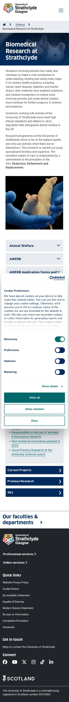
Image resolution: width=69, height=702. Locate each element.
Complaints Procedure (15, 620)
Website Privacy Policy (15, 582)
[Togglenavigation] (61, 10)
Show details (50, 386)
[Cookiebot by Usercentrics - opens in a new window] (49, 278)
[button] (34, 520)
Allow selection (34, 409)
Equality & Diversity (13, 601)
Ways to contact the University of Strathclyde (29, 646)
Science (20, 24)
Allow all (34, 397)
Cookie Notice (11, 588)
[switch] (60, 350)
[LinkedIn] (53, 662)
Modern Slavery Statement (18, 607)
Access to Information (16, 614)
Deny (34, 420)
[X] (26, 662)
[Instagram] (35, 662)
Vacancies (9, 627)
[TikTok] (44, 662)
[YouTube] (17, 662)
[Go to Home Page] (4, 24)
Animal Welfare (22, 246)
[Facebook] (7, 662)
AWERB (15, 259)
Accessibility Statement (16, 595)
